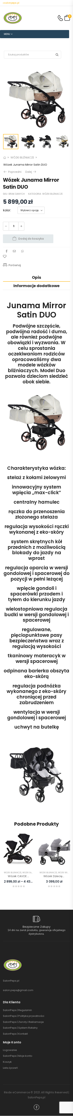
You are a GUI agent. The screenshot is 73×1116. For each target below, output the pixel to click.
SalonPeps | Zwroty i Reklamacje (23, 1022)
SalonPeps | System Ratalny (20, 1027)
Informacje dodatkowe (36, 285)
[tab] (36, 277)
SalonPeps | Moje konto (17, 1055)
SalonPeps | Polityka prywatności (23, 1016)
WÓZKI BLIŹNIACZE (22, 157)
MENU (7, 34)
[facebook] (36, 1107)
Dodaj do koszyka (31, 239)
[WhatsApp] (22, 251)
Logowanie (10, 1050)
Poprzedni (14, 172)
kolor (6, 210)
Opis (36, 277)
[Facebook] (6, 251)
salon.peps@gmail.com (18, 990)
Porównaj (15, 265)
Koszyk (7, 1062)
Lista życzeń (10, 1068)
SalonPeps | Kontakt (15, 1033)
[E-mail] (14, 251)
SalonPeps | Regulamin (17, 1010)
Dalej (31, 172)
